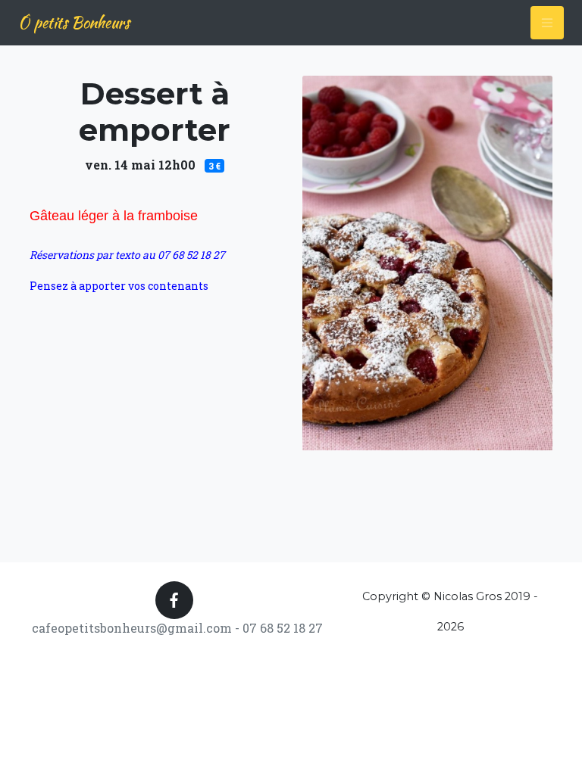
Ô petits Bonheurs (74, 22)
